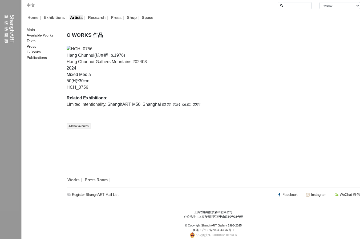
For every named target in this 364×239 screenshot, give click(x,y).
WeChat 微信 (349, 195)
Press (116, 17)
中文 (31, 5)
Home (32, 17)
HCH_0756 (77, 87)
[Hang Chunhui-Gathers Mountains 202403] (79, 48)
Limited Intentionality (86, 104)
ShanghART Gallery (214, 225)
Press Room (96, 180)
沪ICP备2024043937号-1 (218, 230)
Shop (132, 17)
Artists (76, 17)
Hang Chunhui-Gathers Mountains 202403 (107, 61)
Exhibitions (54, 17)
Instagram (318, 195)
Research (97, 17)
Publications (37, 57)
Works (73, 180)
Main (31, 29)
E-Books (34, 52)
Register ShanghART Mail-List (95, 195)
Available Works (40, 35)
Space (147, 17)
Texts (31, 41)
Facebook (289, 195)
